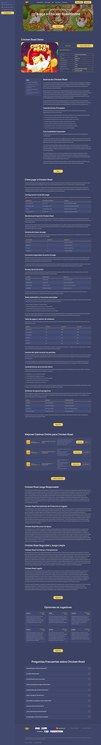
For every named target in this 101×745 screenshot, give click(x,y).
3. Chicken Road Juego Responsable (31, 86)
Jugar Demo (68, 45)
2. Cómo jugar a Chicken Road (32, 84)
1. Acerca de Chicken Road (31, 82)
